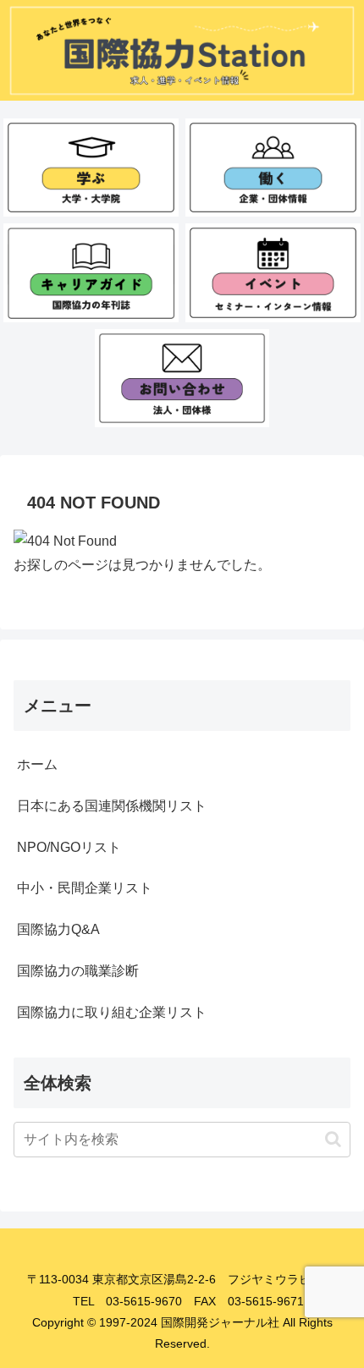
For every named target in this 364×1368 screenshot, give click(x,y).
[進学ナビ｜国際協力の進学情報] (90, 167)
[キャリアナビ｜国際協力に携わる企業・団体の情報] (272, 167)
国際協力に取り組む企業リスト (112, 1012)
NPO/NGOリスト (69, 847)
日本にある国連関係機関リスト (112, 806)
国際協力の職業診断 (78, 971)
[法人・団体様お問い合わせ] (182, 378)
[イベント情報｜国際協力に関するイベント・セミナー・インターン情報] (272, 272)
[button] (333, 1139)
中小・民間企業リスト (84, 888)
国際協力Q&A (58, 929)
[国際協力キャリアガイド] (90, 272)
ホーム (37, 764)
